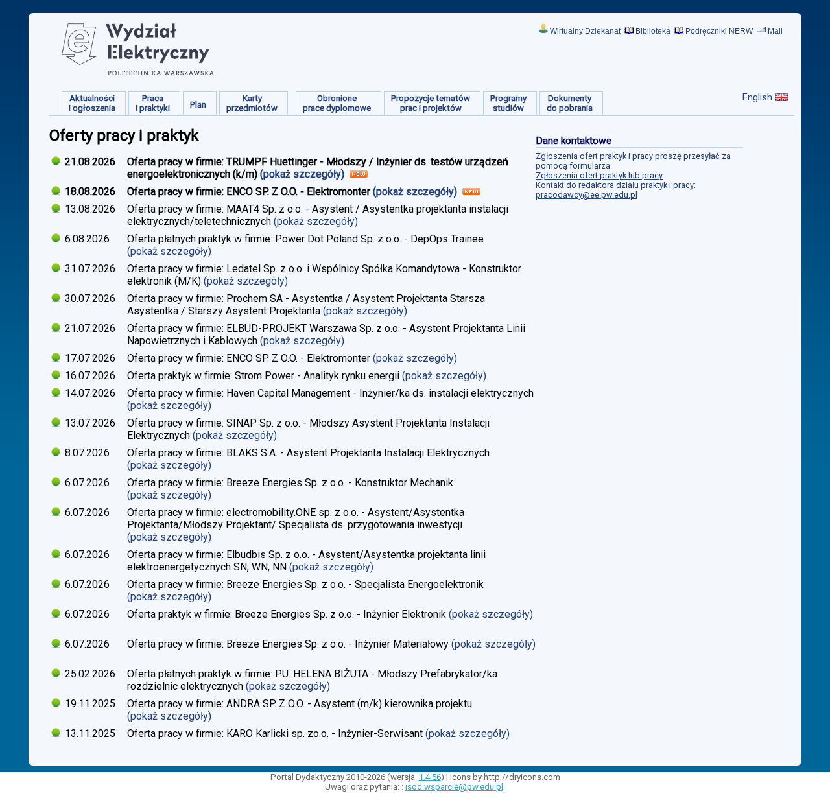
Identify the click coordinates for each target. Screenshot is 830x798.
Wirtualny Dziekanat (585, 31)
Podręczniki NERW (719, 31)
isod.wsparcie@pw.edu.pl (454, 787)
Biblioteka (652, 31)
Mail (775, 31)
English (757, 97)
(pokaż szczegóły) (303, 174)
